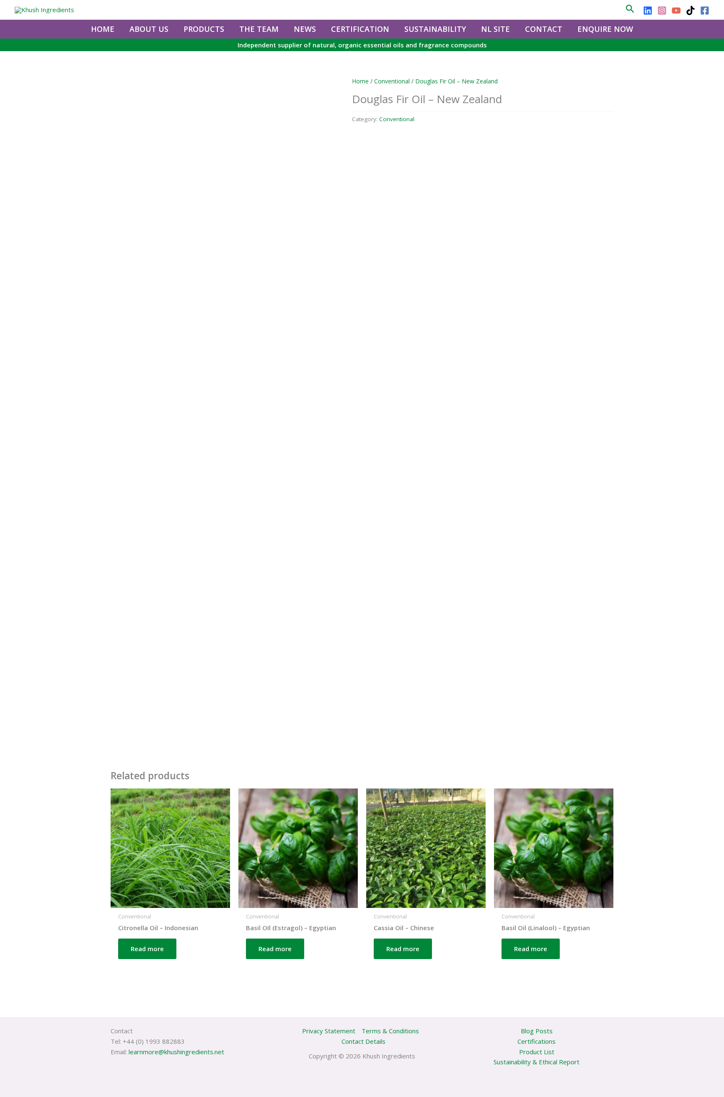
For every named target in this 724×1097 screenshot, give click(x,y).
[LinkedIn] (647, 10)
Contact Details (363, 1041)
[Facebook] (704, 10)
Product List (536, 1052)
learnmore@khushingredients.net (176, 1052)
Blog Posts (537, 1031)
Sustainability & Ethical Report (536, 1062)
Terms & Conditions (390, 1031)
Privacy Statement (328, 1031)
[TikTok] (690, 10)
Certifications (536, 1041)
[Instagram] (662, 10)
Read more (147, 948)
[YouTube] (676, 10)
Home (360, 81)
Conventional (392, 81)
